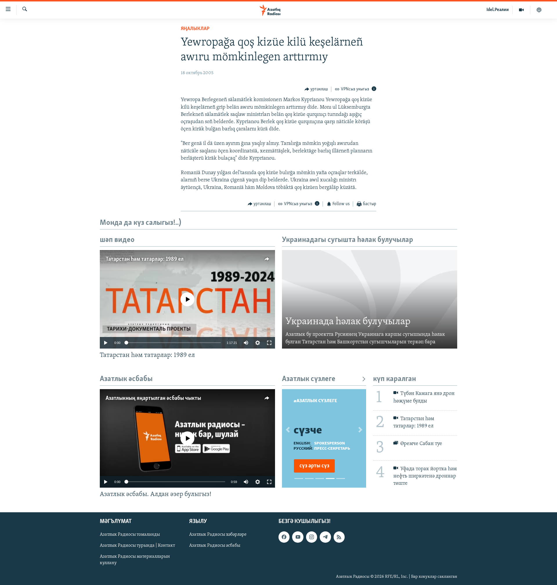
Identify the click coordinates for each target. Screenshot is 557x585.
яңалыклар (195, 29)
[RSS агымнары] (339, 536)
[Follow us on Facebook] (284, 536)
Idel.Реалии (498, 10)
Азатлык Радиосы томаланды (130, 534)
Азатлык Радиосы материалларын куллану (135, 559)
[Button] (316, 89)
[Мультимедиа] (521, 10)
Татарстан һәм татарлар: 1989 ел (145, 259)
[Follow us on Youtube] (297, 536)
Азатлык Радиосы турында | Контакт (137, 545)
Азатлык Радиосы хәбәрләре (218, 534)
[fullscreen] (269, 343)
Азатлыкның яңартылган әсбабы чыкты (153, 398)
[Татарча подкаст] (539, 10)
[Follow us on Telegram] (325, 536)
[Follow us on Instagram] (311, 536)
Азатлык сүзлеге (308, 379)
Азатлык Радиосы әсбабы (214, 545)
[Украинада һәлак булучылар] (369, 299)
